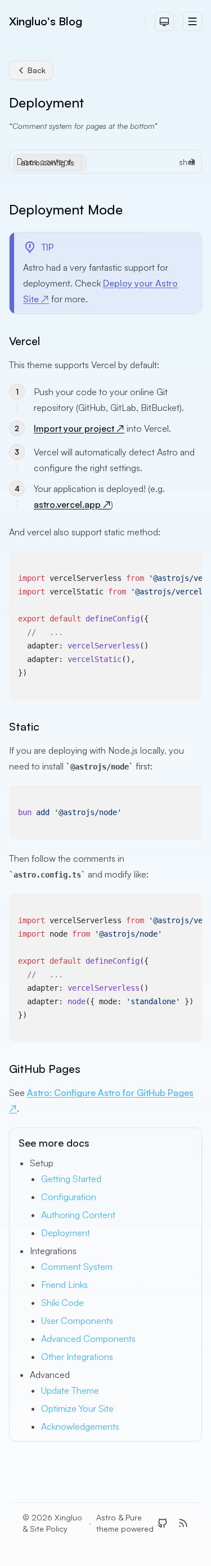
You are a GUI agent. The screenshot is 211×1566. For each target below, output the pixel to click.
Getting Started (71, 1178)
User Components (77, 1320)
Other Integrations (77, 1356)
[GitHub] (162, 1523)
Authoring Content (78, 1214)
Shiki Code (62, 1302)
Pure (133, 1517)
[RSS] (182, 1523)
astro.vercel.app (72, 504)
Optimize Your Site (77, 1408)
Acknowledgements (80, 1426)
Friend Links (64, 1284)
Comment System (77, 1266)
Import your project (79, 428)
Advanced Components (88, 1338)
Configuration (68, 1196)
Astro (106, 1517)
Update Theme (70, 1390)
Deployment (65, 1232)
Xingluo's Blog (45, 21)
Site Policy (49, 1528)
